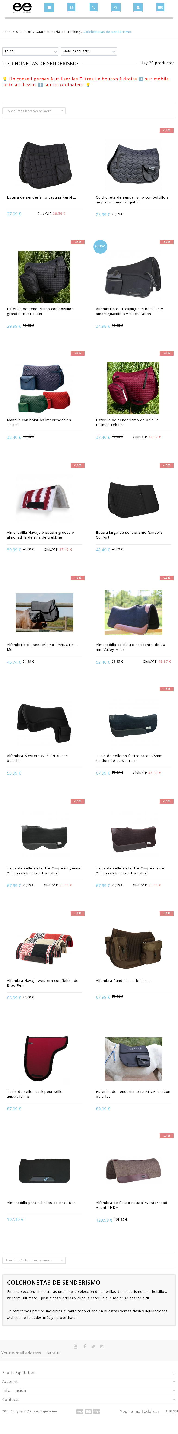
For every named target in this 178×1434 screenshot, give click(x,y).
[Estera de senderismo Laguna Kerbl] (44, 165)
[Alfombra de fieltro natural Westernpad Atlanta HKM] (133, 1171)
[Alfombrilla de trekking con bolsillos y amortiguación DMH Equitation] (133, 277)
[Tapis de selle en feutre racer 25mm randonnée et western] (133, 724)
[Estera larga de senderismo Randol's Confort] (133, 500)
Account (10, 1381)
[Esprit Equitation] (22, 8)
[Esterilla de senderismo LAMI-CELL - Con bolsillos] (133, 1060)
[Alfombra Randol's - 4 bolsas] (133, 949)
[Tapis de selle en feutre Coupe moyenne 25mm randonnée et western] (44, 836)
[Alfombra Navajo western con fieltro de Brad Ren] (44, 949)
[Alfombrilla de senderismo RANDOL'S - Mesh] (44, 613)
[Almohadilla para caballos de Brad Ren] (44, 1171)
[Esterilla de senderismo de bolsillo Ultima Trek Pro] (133, 388)
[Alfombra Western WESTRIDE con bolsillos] (44, 724)
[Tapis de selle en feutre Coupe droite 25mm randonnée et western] (133, 836)
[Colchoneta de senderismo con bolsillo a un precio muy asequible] (133, 165)
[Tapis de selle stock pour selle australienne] (44, 1060)
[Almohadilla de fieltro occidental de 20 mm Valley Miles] (133, 613)
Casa (6, 31)
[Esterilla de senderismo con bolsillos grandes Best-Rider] (44, 277)
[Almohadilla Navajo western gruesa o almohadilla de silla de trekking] (44, 500)
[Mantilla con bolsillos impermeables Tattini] (44, 388)
